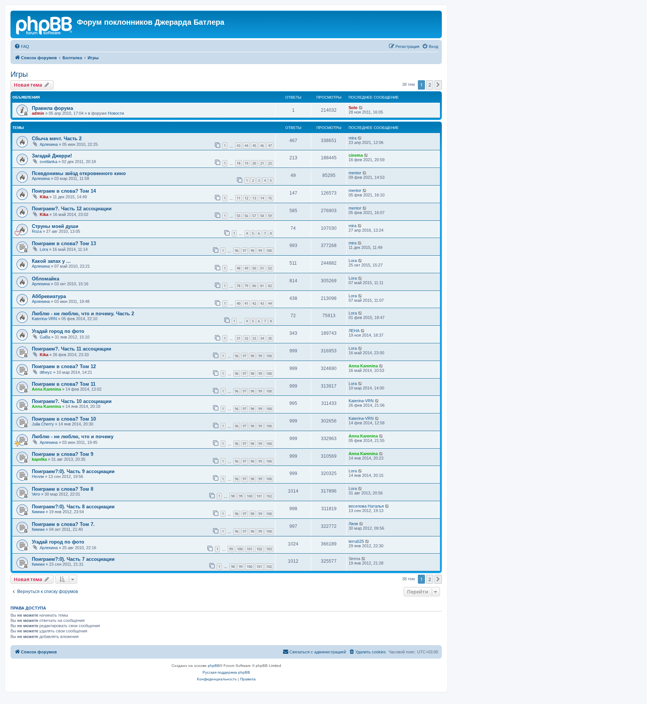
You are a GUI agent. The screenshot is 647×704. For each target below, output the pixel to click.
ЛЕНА (354, 330)
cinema (356, 155)
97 (244, 250)
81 (262, 285)
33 (254, 338)
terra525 (356, 541)
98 (252, 250)
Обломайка (45, 279)
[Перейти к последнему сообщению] (361, 107)
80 (254, 285)
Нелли (38, 476)
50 (254, 268)
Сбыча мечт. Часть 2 (57, 138)
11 (238, 198)
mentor (355, 173)
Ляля (353, 523)
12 (246, 198)
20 (254, 163)
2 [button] (429, 84)
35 (270, 338)
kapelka (39, 459)
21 (262, 163)
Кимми (38, 511)
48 (238, 268)
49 (246, 268)
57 (254, 215)
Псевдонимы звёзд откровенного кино (79, 173)
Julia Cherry (43, 424)
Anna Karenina (363, 366)
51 (262, 268)
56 (246, 215)
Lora (44, 249)
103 (269, 549)
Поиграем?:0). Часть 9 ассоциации (73, 471)
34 (262, 338)
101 (259, 496)
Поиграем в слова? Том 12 (64, 366)
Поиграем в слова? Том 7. (63, 524)
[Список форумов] (44, 24)
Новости (116, 113)
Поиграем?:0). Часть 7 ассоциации (73, 559)
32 (246, 338)
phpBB (214, 666)
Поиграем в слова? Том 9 (62, 454)
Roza (37, 231)
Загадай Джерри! (52, 156)
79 (246, 285)
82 (270, 285)
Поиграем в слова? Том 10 (64, 419)
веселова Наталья (366, 506)
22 (270, 163)
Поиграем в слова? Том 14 (64, 191)
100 (269, 250)
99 (260, 250)
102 (269, 496)
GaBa (45, 337)
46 (262, 145)
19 (246, 163)
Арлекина (49, 144)
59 (270, 215)
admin (38, 113)
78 (238, 285)
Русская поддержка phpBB (226, 672)
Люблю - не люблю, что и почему (72, 436)
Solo (353, 107)
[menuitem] (21, 46)
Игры (19, 74)
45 (254, 145)
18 (238, 163)
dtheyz (46, 372)
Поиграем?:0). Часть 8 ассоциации (73, 506)
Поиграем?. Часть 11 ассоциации (71, 349)
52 (270, 268)
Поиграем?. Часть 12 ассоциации (72, 208)
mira (352, 138)
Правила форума (52, 108)
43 (238, 145)
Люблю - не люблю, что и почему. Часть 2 (83, 313)
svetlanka (48, 161)
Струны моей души (55, 226)
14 (262, 198)
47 (270, 145)
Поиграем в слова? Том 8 (62, 489)
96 (237, 250)
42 (254, 303)
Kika (44, 197)
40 (238, 303)
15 (270, 198)
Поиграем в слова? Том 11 (63, 384)
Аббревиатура (49, 296)
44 (246, 145)
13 (254, 198)
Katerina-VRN (44, 318)
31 (238, 338)
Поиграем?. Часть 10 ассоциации (72, 401)
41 (246, 303)
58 (262, 215)
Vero (36, 494)
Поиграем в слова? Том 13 (64, 243)
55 (238, 215)
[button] (438, 84)
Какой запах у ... (51, 261)
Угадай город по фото (58, 331)
